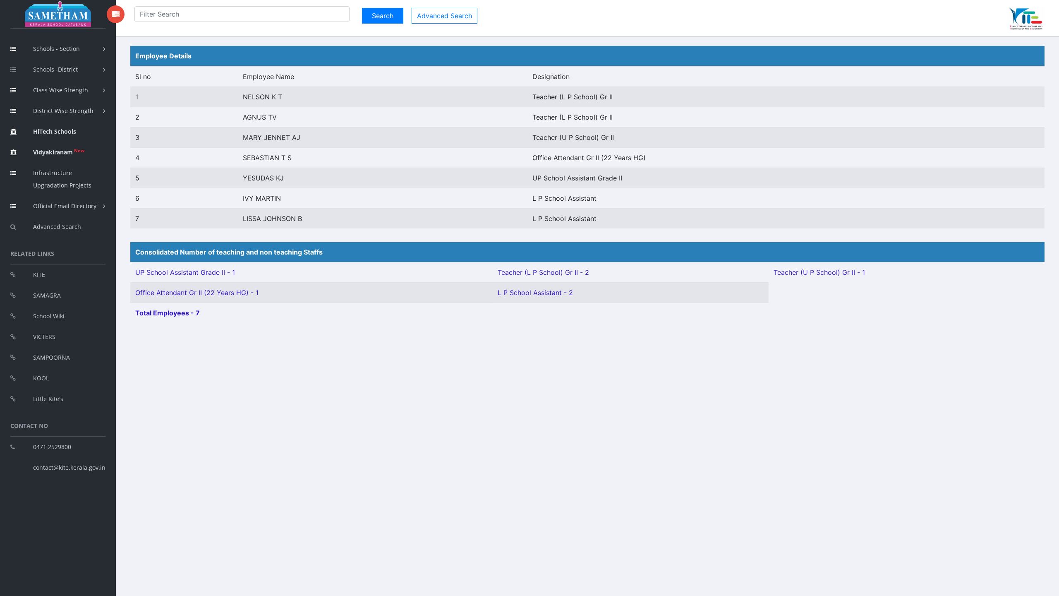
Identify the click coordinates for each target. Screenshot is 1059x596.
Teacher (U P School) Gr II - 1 (819, 272)
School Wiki (49, 316)
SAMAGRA (47, 295)
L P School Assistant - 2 (535, 292)
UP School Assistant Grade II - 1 (185, 272)
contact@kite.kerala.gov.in (69, 467)
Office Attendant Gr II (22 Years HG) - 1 (197, 292)
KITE (39, 275)
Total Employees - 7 (167, 313)
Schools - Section (56, 49)
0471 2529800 (52, 447)
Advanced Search (57, 227)
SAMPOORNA (51, 357)
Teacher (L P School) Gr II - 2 (543, 272)
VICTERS (44, 337)
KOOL (41, 378)
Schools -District (55, 69)
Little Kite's (48, 399)
